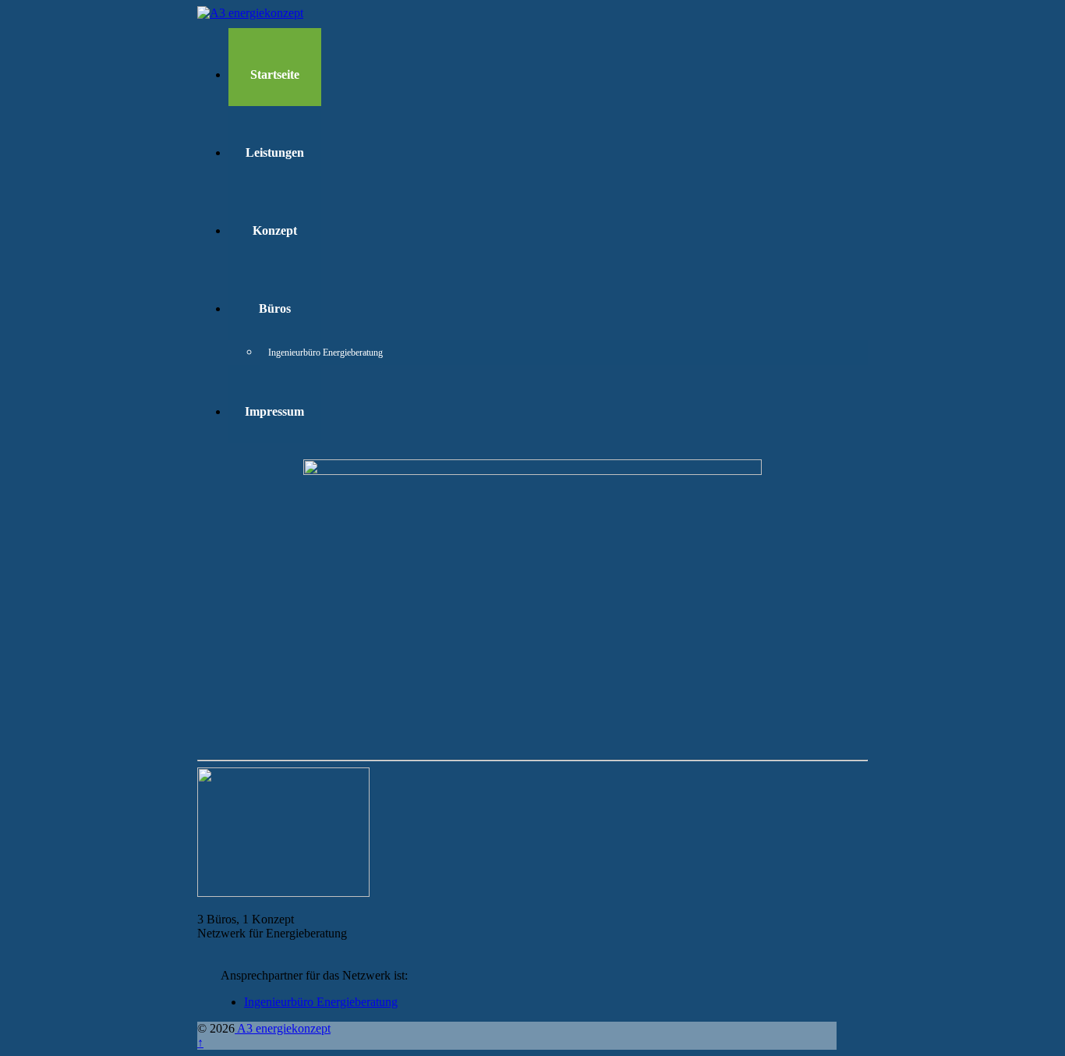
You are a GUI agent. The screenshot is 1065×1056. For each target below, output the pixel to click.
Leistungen (275, 152)
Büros (275, 308)
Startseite (274, 74)
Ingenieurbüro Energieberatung (307, 352)
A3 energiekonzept (283, 1028)
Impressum (274, 411)
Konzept (275, 230)
